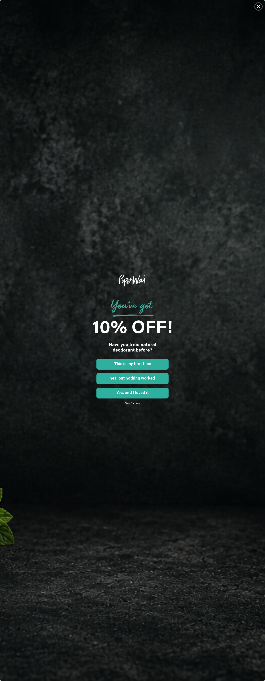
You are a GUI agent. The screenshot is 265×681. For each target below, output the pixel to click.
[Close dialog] (258, 6)
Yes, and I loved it (132, 393)
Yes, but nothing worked (132, 379)
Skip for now (132, 403)
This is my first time (132, 364)
